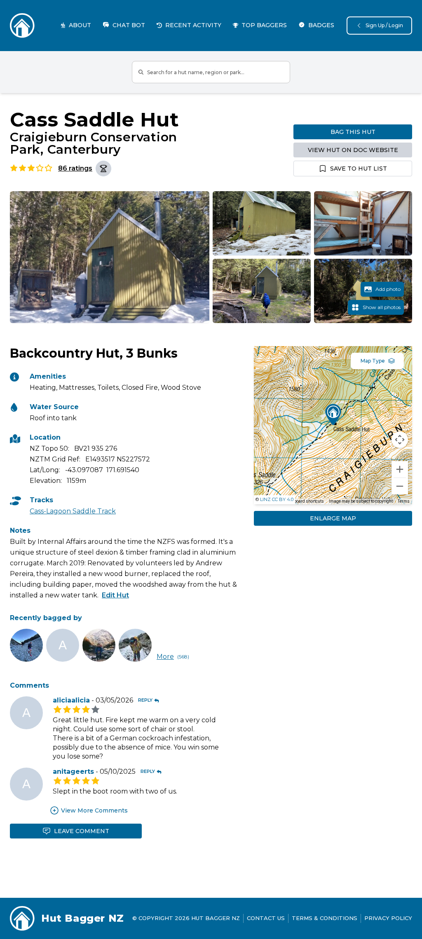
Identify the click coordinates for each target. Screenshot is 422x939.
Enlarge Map (333, 518)
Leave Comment (81, 831)
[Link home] (22, 918)
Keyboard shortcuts (305, 501)
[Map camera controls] (400, 439)
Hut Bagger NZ (82, 918)
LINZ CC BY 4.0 (276, 499)
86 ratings (75, 168)
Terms (404, 501)
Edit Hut (115, 595)
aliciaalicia (71, 700)
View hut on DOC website (353, 150)
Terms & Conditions (324, 918)
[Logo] (22, 25)
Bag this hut (353, 132)
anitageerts (73, 771)
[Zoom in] (400, 469)
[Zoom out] (400, 486)
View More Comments (94, 810)
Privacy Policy (388, 918)
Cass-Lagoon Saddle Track (73, 511)
